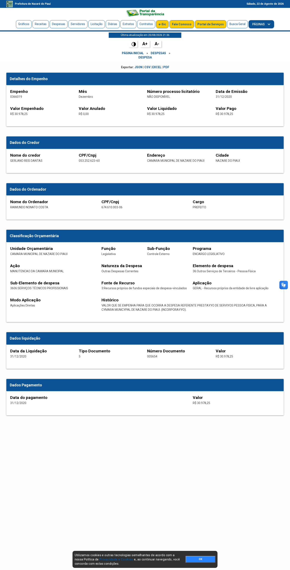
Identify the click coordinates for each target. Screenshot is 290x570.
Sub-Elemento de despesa (34, 283)
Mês (83, 91)
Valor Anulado (92, 108)
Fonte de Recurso (118, 283)
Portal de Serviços (210, 24)
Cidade (222, 155)
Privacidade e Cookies (116, 559)
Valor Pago (226, 108)
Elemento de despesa (213, 265)
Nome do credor (25, 155)
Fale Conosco (181, 24)
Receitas (40, 24)
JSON (138, 67)
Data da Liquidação (28, 351)
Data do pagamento (28, 397)
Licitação (97, 24)
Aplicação (202, 283)
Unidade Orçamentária (31, 248)
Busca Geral (237, 24)
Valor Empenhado (27, 108)
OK (200, 559)
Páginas (258, 24)
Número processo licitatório (173, 91)
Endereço (156, 155)
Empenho (19, 91)
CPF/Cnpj (87, 155)
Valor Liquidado (162, 108)
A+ (145, 43)
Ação (15, 265)
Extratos (128, 24)
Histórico (109, 300)
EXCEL (156, 67)
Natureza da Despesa (121, 265)
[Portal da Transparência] (145, 13)
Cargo (198, 201)
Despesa (145, 57)
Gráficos (23, 24)
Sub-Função (158, 248)
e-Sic (162, 24)
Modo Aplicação (25, 300)
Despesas (58, 24)
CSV (147, 67)
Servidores (78, 24)
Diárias (112, 24)
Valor (221, 351)
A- (157, 43)
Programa (202, 248)
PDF (166, 67)
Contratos (146, 24)
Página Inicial (133, 53)
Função (108, 248)
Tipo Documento (94, 351)
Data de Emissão (231, 91)
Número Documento (166, 351)
